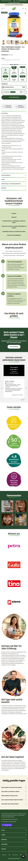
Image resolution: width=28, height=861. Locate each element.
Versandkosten (7, 59)
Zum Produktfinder (14, 346)
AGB (9, 855)
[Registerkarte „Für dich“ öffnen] (23, 856)
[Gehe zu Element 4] (17, 42)
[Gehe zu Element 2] (8, 42)
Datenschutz (15, 855)
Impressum (4, 855)
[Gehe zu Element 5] (22, 42)
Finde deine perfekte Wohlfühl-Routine (14, 4)
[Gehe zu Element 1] (3, 42)
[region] (14, 388)
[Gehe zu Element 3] (13, 42)
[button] (14, 55)
